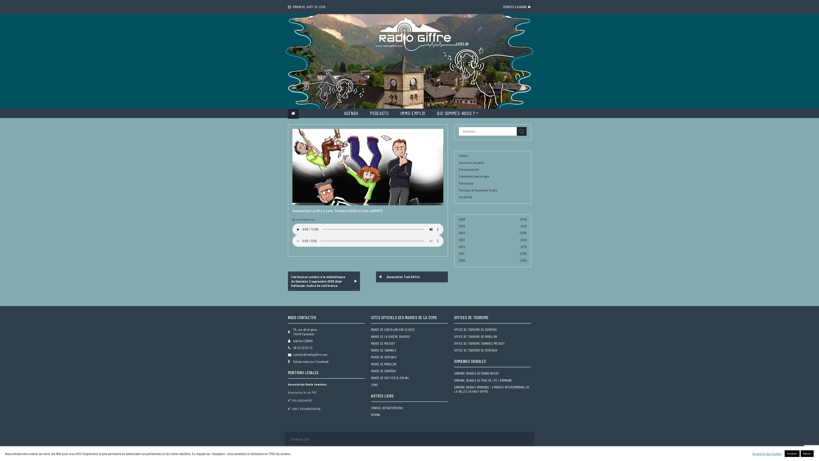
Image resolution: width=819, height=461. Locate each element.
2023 (462, 240)
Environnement (469, 169)
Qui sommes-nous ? (456, 113)
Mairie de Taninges (383, 350)
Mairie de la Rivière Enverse (391, 336)
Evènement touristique (474, 176)
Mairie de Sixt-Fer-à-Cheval (390, 378)
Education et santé (471, 162)
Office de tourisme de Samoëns (475, 329)
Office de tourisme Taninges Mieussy (479, 343)
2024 (462, 233)
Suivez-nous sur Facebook (311, 361)
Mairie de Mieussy (383, 343)
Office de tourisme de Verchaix (475, 350)
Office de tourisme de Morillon (475, 336)
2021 (462, 253)
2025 (462, 226)
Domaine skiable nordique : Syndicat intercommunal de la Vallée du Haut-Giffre (492, 389)
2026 (462, 219)
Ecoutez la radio (516, 7)
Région (375, 415)
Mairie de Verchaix (384, 357)
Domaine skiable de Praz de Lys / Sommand (483, 380)
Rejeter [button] (807, 453)
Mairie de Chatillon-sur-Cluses (393, 329)
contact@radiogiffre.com (310, 354)
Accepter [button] (792, 453)
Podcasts (379, 113)
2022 (462, 247)
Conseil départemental (387, 408)
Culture (463, 155)
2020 (462, 260)
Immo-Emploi (412, 113)
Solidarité (465, 197)
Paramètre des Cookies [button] (767, 454)
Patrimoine (466, 183)
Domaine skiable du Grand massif (476, 373)
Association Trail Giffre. (403, 277)
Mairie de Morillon (383, 364)
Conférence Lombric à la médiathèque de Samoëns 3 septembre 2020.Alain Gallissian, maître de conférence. (318, 281)
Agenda (351, 113)
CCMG (374, 385)
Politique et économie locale (478, 190)
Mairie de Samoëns (383, 371)
